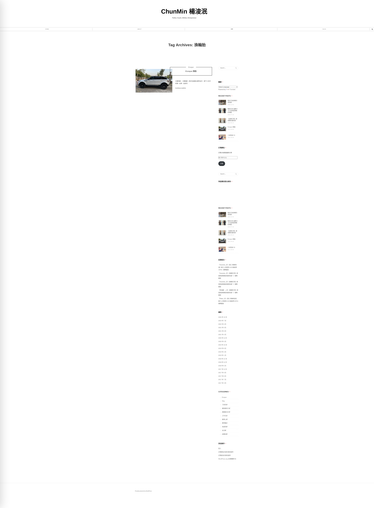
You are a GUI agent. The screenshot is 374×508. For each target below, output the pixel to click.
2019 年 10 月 (222, 345)
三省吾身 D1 (231, 135)
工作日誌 (224, 416)
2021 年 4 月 (222, 334)
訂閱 (221, 163)
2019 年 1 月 (222, 355)
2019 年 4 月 (222, 352)
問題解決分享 (226, 412)
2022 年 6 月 (222, 324)
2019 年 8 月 (222, 348)
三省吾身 (224, 404)
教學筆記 (224, 423)
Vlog (223, 401)
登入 (219, 448)
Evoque (191, 67)
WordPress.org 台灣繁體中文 (227, 459)
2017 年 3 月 (222, 383)
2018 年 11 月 (222, 362)
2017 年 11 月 (222, 369)
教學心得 (224, 419)
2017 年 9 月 (222, 372)
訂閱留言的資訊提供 (224, 455)
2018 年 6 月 (222, 365)
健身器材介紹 (226, 408)
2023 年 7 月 (222, 320)
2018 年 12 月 (222, 359)
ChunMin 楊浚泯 (184, 11)
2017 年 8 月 (222, 376)
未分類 (224, 430)
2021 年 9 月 (222, 327)
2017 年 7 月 (222, 379)
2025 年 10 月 (222, 317)
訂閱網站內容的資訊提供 (225, 452)
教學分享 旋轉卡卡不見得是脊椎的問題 (233, 110)
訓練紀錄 (224, 434)
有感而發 (224, 427)
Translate (232, 89)
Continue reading (180, 88)
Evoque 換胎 (191, 71)
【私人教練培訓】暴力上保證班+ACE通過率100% (227, 267)
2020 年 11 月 (222, 338)
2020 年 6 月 (222, 341)
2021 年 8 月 (222, 331)
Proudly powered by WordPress (143, 491)
